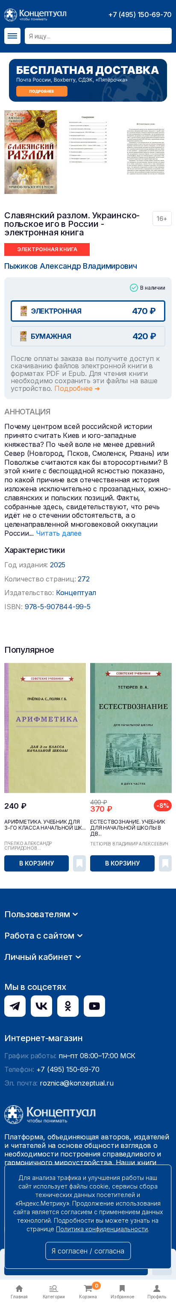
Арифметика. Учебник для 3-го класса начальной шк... (45, 825)
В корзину (36, 863)
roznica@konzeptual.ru (76, 1083)
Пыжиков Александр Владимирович (70, 265)
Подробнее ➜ (77, 388)
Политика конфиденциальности (102, 1229)
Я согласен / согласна (88, 1251)
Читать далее (59, 533)
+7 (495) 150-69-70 (140, 14)
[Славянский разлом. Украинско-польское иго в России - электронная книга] (30, 152)
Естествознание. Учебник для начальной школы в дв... (127, 828)
